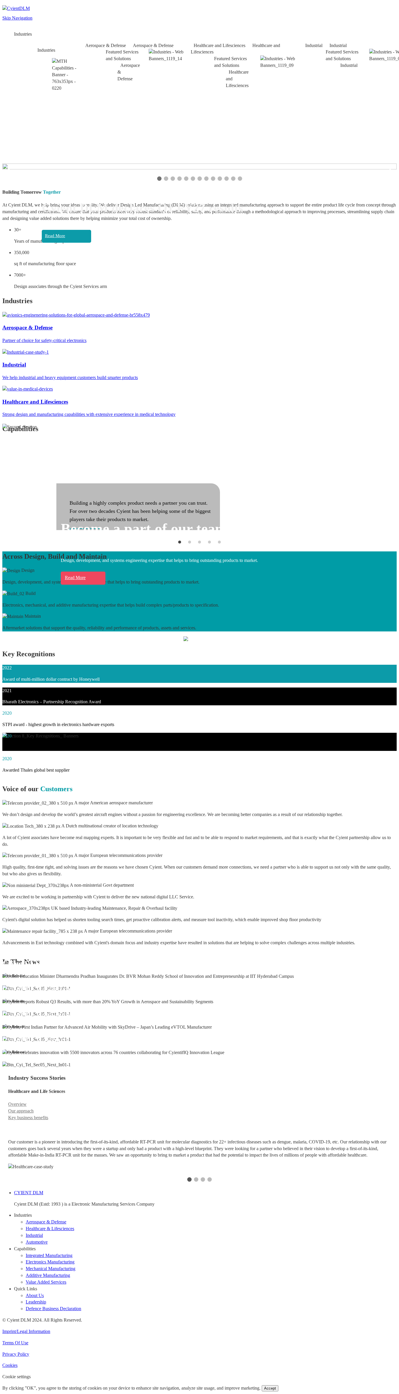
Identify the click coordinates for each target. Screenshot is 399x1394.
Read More (55, 235)
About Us (35, 1295)
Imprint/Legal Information (26, 1331)
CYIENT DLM (28, 1192)
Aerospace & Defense (46, 1221)
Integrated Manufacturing (49, 1255)
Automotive (37, 1242)
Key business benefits (28, 1117)
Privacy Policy (15, 1354)
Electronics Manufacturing (50, 1261)
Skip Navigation (17, 17)
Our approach (21, 1110)
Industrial (34, 1235)
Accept (270, 1388)
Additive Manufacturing (48, 1275)
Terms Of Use (15, 1342)
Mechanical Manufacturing (50, 1268)
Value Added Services (46, 1282)
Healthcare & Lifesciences (50, 1228)
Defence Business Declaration (53, 1308)
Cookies (10, 1365)
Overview (17, 1104)
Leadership (36, 1301)
